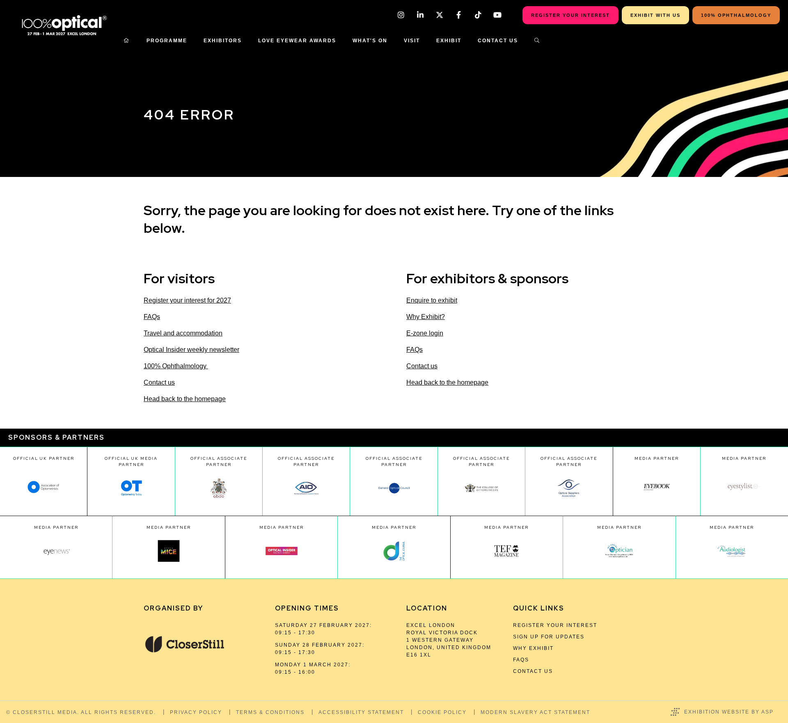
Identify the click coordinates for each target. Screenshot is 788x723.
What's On (370, 41)
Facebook (458, 15)
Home (126, 40)
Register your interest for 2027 (187, 300)
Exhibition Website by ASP (729, 712)
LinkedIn (420, 15)
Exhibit (448, 41)
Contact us (159, 382)
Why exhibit (533, 648)
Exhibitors (223, 41)
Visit (412, 41)
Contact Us (498, 41)
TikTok (478, 15)
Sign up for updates (548, 637)
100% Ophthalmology (176, 366)
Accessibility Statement (361, 712)
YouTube (497, 15)
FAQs (152, 316)
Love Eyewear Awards (297, 41)
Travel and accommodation (183, 333)
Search (537, 40)
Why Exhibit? (425, 316)
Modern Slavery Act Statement (535, 712)
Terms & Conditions (270, 712)
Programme (167, 41)
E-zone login (424, 333)
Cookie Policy (442, 712)
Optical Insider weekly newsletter (191, 349)
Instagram (401, 15)
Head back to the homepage (185, 398)
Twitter (439, 15)
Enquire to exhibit (431, 300)
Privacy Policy (196, 712)
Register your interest (555, 625)
